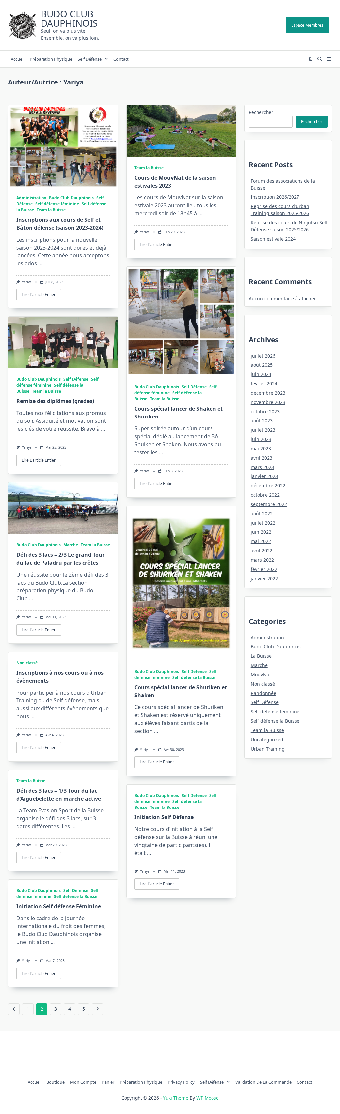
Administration (31, 198)
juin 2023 (261, 439)
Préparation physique (51, 59)
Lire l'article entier (39, 294)
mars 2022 (262, 560)
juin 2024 (261, 374)
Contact (121, 59)
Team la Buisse (51, 210)
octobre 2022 (265, 495)
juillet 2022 (263, 523)
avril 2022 (261, 550)
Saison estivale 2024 (273, 239)
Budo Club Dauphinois (69, 18)
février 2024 (264, 383)
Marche (70, 545)
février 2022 (264, 569)
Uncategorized (267, 739)
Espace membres (307, 25)
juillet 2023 (263, 430)
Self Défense (90, 59)
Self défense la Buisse (193, 677)
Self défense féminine (57, 204)
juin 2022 (261, 532)
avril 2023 (261, 458)
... (40, 263)
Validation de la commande (263, 1082)
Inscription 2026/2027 (275, 197)
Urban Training (268, 749)
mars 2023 (262, 467)
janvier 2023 (264, 476)
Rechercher (261, 112)
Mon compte (83, 1082)
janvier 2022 (264, 578)
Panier (108, 1082)
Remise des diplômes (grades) (55, 401)
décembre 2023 (268, 393)
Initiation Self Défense (164, 817)
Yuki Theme (175, 1098)
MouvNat (261, 674)
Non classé (27, 663)
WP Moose (207, 1098)
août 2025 (262, 365)
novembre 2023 (268, 402)
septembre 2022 (269, 504)
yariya (27, 282)
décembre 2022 (268, 485)
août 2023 (262, 421)
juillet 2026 (263, 356)
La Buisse (261, 656)
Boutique (55, 1082)
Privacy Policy (181, 1082)
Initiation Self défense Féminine (58, 906)
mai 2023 (261, 448)
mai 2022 (261, 541)
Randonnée (263, 693)
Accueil (17, 59)
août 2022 (262, 513)
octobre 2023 (265, 411)
